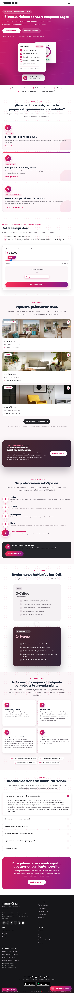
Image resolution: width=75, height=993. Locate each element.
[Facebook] (19, 922)
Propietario (5, 934)
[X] (15, 922)
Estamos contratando (44, 940)
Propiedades (42, 914)
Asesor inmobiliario (8, 931)
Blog (39, 937)
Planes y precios (43, 911)
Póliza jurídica (42, 908)
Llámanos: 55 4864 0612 (9, 951)
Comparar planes (35, 285)
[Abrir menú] (69, 3)
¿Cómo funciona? (43, 934)
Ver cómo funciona (31, 31)
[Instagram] (3, 922)
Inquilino (4, 937)
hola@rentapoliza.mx (8, 957)
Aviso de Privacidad (60, 991)
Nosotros (40, 931)
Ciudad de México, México (10, 960)
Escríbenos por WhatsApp (10, 954)
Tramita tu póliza (43, 905)
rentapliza (10, 3)
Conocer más (57, 453)
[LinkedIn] (23, 922)
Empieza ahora (10, 31)
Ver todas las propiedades (35, 421)
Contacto (40, 943)
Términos (50, 991)
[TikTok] (7, 922)
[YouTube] (11, 922)
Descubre (41, 917)
